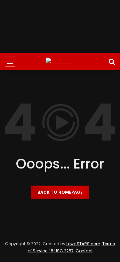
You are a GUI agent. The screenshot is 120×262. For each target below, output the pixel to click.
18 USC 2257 (61, 251)
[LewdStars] (60, 62)
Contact (84, 251)
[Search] (111, 61)
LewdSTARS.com (83, 244)
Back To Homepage (60, 192)
